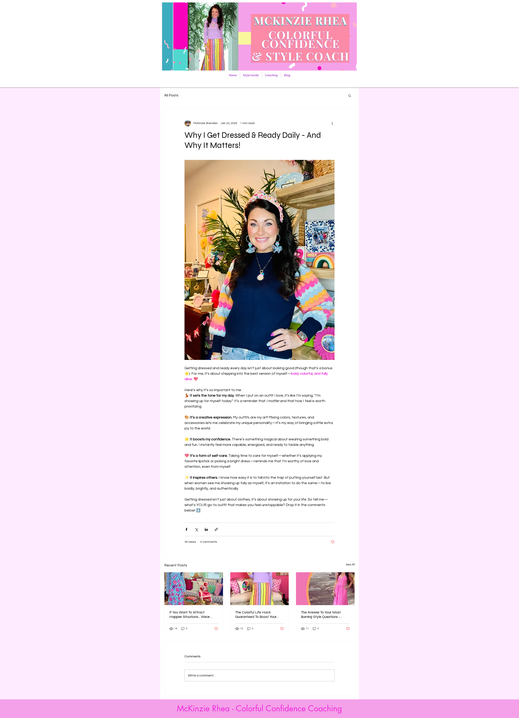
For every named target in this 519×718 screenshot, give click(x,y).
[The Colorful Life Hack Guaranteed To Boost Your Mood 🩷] (259, 588)
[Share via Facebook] (186, 529)
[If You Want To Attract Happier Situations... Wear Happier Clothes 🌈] (193, 588)
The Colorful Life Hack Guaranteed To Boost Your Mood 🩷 (256, 614)
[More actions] (332, 123)
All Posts (171, 95)
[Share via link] (216, 529)
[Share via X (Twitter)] (196, 529)
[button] (350, 95)
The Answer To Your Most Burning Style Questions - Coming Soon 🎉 (321, 614)
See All (350, 564)
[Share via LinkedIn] (206, 529)
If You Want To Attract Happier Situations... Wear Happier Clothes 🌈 (189, 614)
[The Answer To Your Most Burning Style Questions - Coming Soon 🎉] (325, 588)
